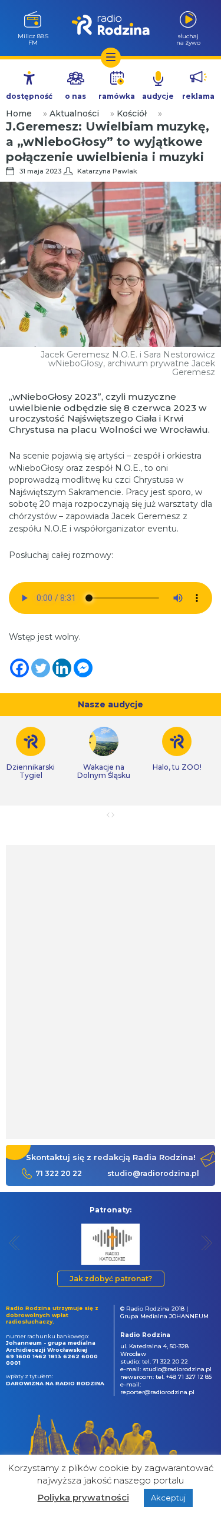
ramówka (116, 96)
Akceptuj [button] (168, 1497)
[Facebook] (19, 668)
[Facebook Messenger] (83, 668)
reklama (198, 96)
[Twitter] (40, 668)
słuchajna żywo (188, 39)
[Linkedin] (61, 668)
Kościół (132, 113)
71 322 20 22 (58, 1173)
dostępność (29, 96)
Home (19, 113)
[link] (103, 753)
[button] (14, 1242)
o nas (75, 96)
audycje (158, 96)
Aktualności (74, 113)
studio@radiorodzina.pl (153, 1173)
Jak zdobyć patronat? (111, 1278)
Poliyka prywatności (83, 1497)
